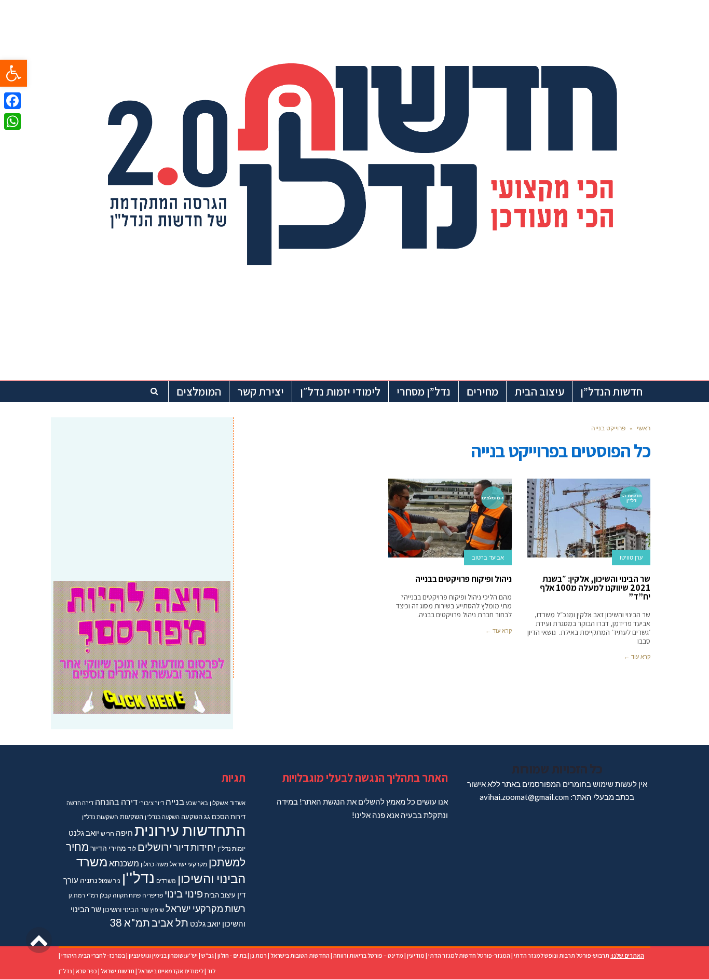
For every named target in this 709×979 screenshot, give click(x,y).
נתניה (88, 880)
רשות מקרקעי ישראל (206, 908)
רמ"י (92, 895)
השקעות (131, 816)
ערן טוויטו (631, 557)
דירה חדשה (79, 802)
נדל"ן (65, 971)
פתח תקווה (127, 895)
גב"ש (207, 955)
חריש (107, 833)
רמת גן (77, 895)
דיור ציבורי (151, 802)
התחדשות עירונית (190, 830)
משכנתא (124, 863)
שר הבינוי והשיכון (125, 909)
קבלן (105, 895)
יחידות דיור (194, 847)
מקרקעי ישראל (188, 864)
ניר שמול (109, 880)
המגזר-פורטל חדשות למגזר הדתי (469, 955)
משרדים (166, 880)
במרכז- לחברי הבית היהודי (93, 955)
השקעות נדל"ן (100, 816)
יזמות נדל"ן (231, 848)
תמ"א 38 (130, 922)
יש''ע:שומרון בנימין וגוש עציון (163, 955)
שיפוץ (157, 909)
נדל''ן (138, 877)
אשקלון (219, 802)
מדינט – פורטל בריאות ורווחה (368, 955)
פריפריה (152, 895)
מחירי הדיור (108, 848)
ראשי (643, 428)
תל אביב (170, 922)
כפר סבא (86, 971)
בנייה (175, 801)
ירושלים (155, 847)
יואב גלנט (84, 832)
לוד (132, 848)
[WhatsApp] (12, 121)
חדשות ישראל (117, 971)
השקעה (191, 816)
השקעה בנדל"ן (162, 816)
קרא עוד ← (637, 656)
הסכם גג (216, 816)
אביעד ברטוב (488, 557)
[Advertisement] (141, 492)
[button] (13, 73)
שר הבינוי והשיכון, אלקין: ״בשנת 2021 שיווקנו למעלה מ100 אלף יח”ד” (595, 587)
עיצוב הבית (220, 895)
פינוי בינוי (184, 893)
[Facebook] (12, 100)
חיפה (124, 832)
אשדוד (238, 802)
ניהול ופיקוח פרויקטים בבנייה (463, 578)
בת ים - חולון (232, 955)
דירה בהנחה (116, 802)
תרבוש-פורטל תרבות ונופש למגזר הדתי (561, 955)
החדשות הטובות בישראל (300, 955)
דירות (238, 816)
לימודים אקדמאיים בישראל (170, 971)
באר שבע (197, 802)
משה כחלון (154, 864)
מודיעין (416, 955)
